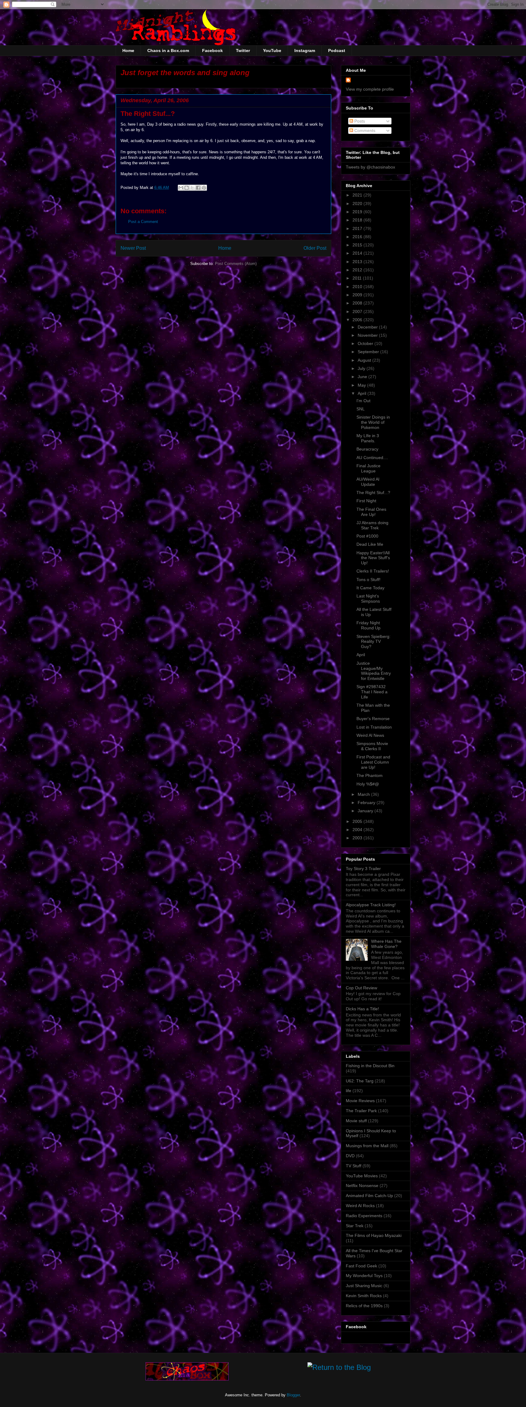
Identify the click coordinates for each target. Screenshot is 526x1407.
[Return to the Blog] (339, 1368)
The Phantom (369, 775)
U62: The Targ (359, 1080)
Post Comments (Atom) (236, 263)
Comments (364, 130)
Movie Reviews (360, 1100)
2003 (357, 837)
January (366, 810)
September (369, 351)
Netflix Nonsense (362, 1185)
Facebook (212, 50)
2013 (357, 261)
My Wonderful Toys (364, 1275)
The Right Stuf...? (373, 492)
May (362, 385)
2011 (357, 278)
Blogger (293, 1395)
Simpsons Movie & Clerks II (372, 746)
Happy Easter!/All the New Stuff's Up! (373, 558)
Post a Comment (143, 221)
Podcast (336, 50)
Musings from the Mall (367, 1145)
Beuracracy (367, 449)
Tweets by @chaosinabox (370, 167)
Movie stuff (356, 1120)
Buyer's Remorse (373, 718)
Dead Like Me (369, 544)
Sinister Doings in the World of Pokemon (373, 422)
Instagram (304, 50)
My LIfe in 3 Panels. (367, 438)
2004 (357, 829)
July (362, 368)
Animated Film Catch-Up (369, 1195)
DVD (350, 1155)
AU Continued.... (372, 457)
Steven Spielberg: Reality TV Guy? (373, 641)
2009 (357, 294)
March (364, 794)
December (368, 327)
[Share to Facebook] (198, 188)
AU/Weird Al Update (367, 482)
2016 (357, 236)
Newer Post (133, 248)
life (348, 1090)
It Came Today (370, 587)
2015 (357, 244)
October (366, 343)
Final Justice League (368, 468)
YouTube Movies (362, 1175)
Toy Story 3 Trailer (363, 868)
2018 (357, 220)
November (368, 335)
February (367, 802)
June (363, 376)
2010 (357, 286)
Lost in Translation (374, 727)
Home (128, 50)
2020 (357, 203)
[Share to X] (192, 188)
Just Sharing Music (364, 1285)
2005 (357, 821)
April (362, 393)
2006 (357, 319)
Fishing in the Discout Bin (370, 1065)
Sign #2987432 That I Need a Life (371, 691)
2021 (357, 195)
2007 (357, 311)
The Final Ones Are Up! (371, 512)
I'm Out (363, 400)
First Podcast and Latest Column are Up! (373, 762)
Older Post (314, 248)
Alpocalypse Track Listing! (371, 904)
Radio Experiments (364, 1215)
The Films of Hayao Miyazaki (374, 1235)
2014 (357, 253)
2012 (357, 269)
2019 (357, 211)
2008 (357, 303)
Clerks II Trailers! (372, 571)
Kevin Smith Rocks (364, 1295)
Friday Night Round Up (368, 625)
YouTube (272, 50)
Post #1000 (367, 536)
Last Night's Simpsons (368, 599)
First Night (366, 500)
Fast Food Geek (361, 1265)
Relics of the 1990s (364, 1305)
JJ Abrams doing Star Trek (372, 525)
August (365, 360)
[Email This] (181, 188)
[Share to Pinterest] (204, 188)
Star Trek (354, 1225)
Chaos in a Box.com (168, 50)
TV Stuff (353, 1165)
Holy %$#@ (367, 784)
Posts (359, 121)
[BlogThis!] (187, 188)
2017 (357, 228)
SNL (360, 408)
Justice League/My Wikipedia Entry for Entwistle (373, 671)
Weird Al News (370, 735)
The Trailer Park (361, 1110)
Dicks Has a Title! (362, 1008)
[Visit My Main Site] (187, 1379)
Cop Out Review (361, 987)
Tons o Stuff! (368, 579)
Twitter (243, 50)
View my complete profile (370, 89)
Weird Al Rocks (360, 1205)
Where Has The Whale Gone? (386, 944)
